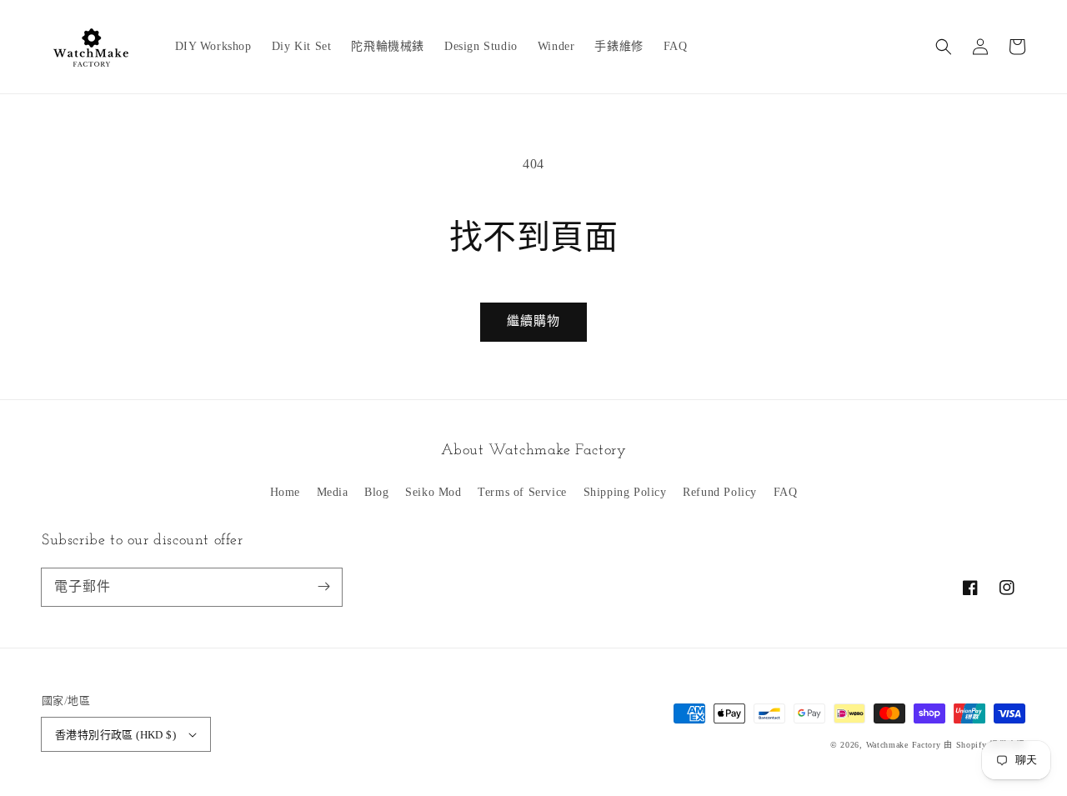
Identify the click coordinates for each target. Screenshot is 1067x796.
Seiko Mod (433, 492)
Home (285, 492)
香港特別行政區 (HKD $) (115, 734)
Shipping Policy (625, 492)
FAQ (786, 492)
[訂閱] (323, 586)
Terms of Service (522, 492)
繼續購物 (533, 321)
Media (332, 492)
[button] (943, 46)
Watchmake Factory (903, 744)
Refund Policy (720, 492)
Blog (376, 492)
